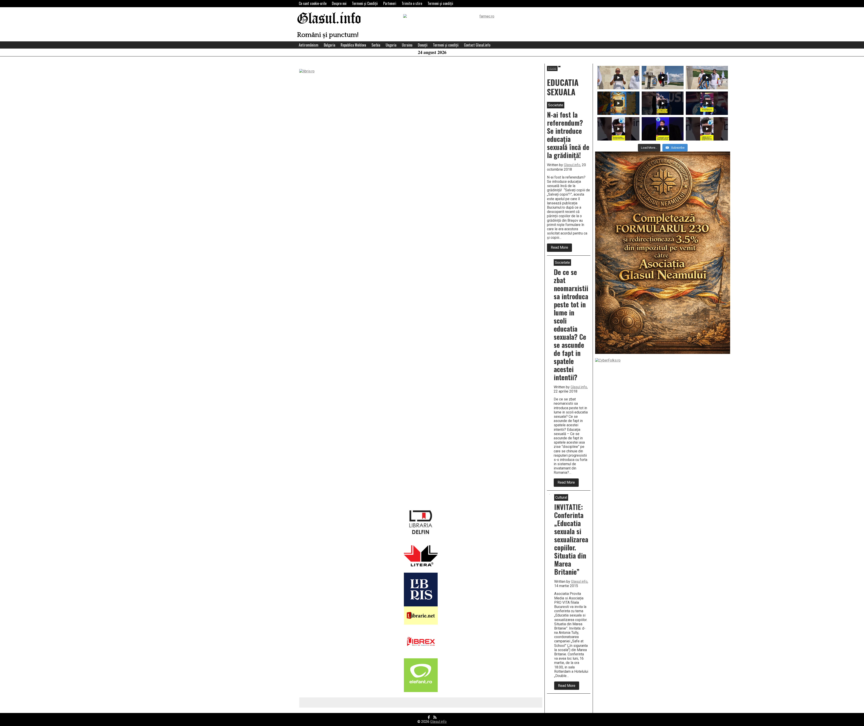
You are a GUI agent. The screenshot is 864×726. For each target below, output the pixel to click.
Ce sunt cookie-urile (312, 3)
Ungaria (391, 45)
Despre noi (339, 3)
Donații (423, 45)
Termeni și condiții (440, 3)
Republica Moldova (353, 45)
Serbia (375, 45)
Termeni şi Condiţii (365, 3)
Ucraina (407, 45)
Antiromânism (308, 45)
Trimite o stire (412, 3)
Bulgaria (329, 45)
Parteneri (389, 3)
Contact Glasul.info (477, 45)
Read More (561, 248)
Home (552, 68)
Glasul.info (329, 19)
